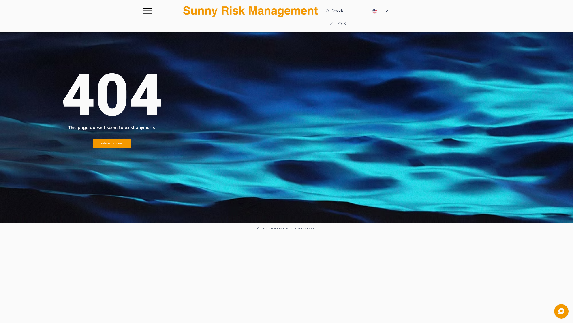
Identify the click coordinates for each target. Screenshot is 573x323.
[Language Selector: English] (380, 11)
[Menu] (147, 10)
